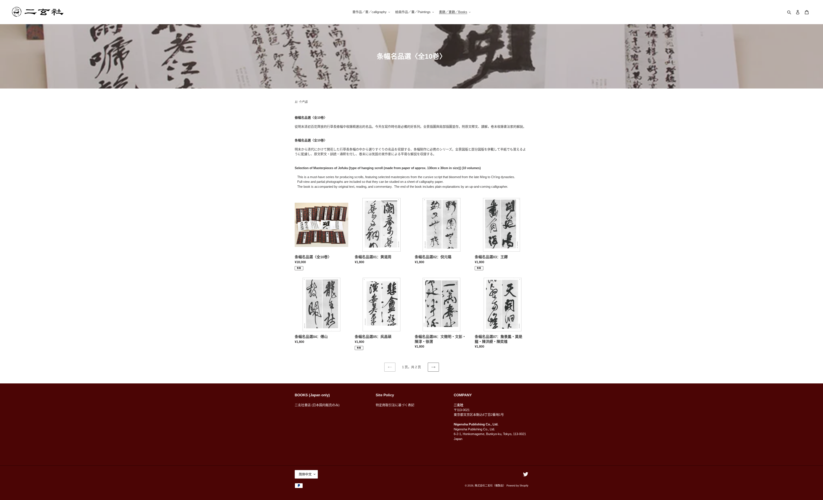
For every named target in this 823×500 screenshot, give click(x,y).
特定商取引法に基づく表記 (395, 405)
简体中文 (305, 474)
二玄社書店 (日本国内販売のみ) (317, 405)
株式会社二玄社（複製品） (490, 485)
